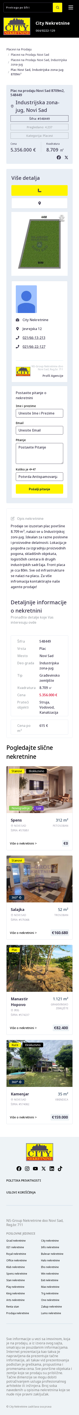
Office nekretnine (16, 1260)
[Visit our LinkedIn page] (51, 1168)
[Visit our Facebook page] (18, 1168)
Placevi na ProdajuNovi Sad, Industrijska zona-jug (39, 62)
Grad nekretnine (16, 1240)
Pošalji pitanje (39, 489)
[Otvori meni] (71, 7)
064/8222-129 (45, 31)
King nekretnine (15, 1293)
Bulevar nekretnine (52, 1254)
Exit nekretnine (49, 1280)
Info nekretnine (50, 1247)
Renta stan (12, 1306)
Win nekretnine (50, 1273)
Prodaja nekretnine (17, 1313)
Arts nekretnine (15, 1300)
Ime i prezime (26, 406)
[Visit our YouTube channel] (35, 1168)
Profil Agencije (53, 376)
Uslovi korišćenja (21, 1192)
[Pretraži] (57, 7)
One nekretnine (50, 1300)
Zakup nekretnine (51, 1306)
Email (20, 423)
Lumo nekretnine (51, 1313)
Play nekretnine (15, 1287)
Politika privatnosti (23, 1180)
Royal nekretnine (16, 1254)
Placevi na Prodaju (19, 49)
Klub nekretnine (15, 1267)
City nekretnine (50, 1240)
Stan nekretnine (15, 1280)
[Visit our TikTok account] (60, 1168)
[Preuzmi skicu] (62, 218)
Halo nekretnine (50, 1260)
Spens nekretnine (16, 1273)
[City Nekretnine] (16, 26)
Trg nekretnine (50, 1293)
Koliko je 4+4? (26, 469)
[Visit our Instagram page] (27, 1168)
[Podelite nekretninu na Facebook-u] (59, 157)
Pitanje (21, 440)
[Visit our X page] (43, 1168)
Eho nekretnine (50, 1267)
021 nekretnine (15, 1247)
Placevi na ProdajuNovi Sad (30, 55)
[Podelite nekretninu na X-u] (66, 157)
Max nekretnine (50, 1287)
